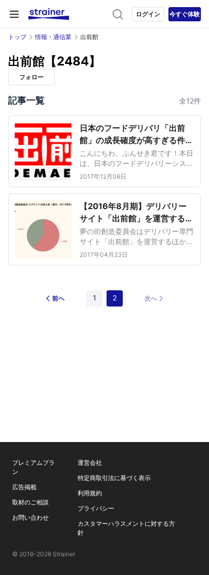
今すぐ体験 (184, 14)
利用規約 (90, 493)
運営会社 (90, 462)
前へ (58, 298)
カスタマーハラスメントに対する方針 (126, 528)
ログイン (148, 14)
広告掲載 (24, 487)
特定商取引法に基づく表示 (114, 478)
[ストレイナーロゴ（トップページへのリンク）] (48, 14)
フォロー (31, 77)
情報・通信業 (53, 37)
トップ (17, 37)
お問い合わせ (30, 517)
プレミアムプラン (33, 467)
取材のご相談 (30, 502)
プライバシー (96, 508)
